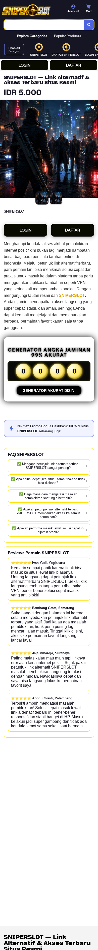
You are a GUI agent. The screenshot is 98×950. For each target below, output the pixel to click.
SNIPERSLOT (72, 295)
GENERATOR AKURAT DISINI (49, 390)
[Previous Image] (4, 150)
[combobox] (44, 25)
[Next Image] (94, 150)
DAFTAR (73, 65)
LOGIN (24, 65)
